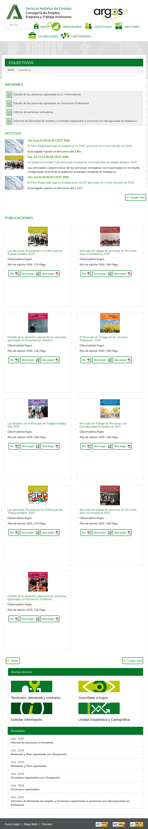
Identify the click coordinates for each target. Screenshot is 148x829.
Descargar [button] (27, 273)
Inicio (11, 69)
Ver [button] (12, 273)
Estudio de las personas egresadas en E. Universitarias (47, 94)
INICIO (45, 26)
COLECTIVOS (104, 26)
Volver (14, 660)
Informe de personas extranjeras (33, 112)
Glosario (47, 824)
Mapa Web (30, 824)
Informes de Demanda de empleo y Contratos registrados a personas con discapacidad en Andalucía (75, 120)
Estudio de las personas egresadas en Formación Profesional (51, 103)
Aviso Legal (12, 824)
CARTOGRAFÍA (81, 36)
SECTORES (132, 26)
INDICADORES (72, 26)
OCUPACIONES (48, 36)
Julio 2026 (32, 740)
